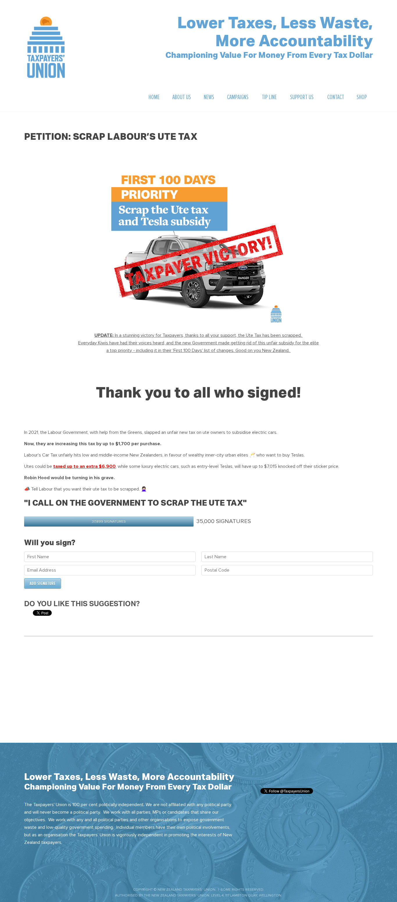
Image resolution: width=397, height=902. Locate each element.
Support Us (302, 97)
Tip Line (269, 97)
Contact (335, 97)
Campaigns (237, 97)
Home (154, 97)
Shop (362, 97)
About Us (181, 97)
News (209, 97)
